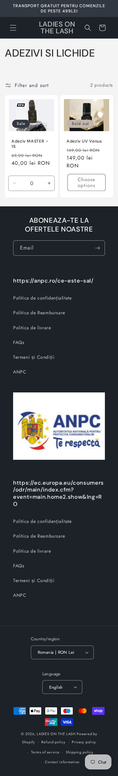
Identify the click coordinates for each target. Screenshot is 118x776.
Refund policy (53, 742)
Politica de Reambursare (39, 312)
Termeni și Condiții (33, 357)
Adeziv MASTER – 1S (30, 143)
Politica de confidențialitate (42, 298)
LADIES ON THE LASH (56, 733)
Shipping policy (79, 752)
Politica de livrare (32, 327)
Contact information (62, 762)
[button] (13, 28)
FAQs (18, 342)
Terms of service (45, 752)
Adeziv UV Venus (84, 141)
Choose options (86, 182)
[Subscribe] (97, 248)
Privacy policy (84, 742)
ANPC (19, 372)
